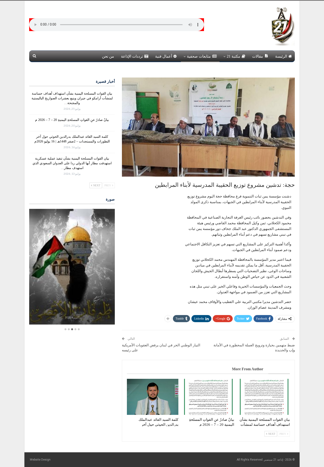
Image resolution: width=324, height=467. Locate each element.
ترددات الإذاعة (132, 56)
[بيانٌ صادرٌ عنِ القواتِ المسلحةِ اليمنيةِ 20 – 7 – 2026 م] (208, 397)
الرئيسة (281, 56)
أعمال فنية (163, 56)
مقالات (257, 56)
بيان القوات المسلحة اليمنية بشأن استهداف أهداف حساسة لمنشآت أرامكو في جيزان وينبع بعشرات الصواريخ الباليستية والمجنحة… (72, 98)
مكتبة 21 (233, 56)
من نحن (108, 56)
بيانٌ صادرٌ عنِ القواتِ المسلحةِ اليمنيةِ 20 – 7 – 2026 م (72, 120)
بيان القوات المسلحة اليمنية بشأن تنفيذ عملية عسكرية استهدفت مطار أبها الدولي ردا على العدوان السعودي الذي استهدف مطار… (72, 163)
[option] (72, 267)
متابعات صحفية (199, 56)
